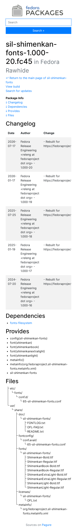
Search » (38, 30)
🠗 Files (10, 115)
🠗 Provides (13, 111)
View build (13, 86)
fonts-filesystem (21, 323)
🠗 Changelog (14, 102)
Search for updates (19, 91)
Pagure (46, 525)
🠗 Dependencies (16, 106)
